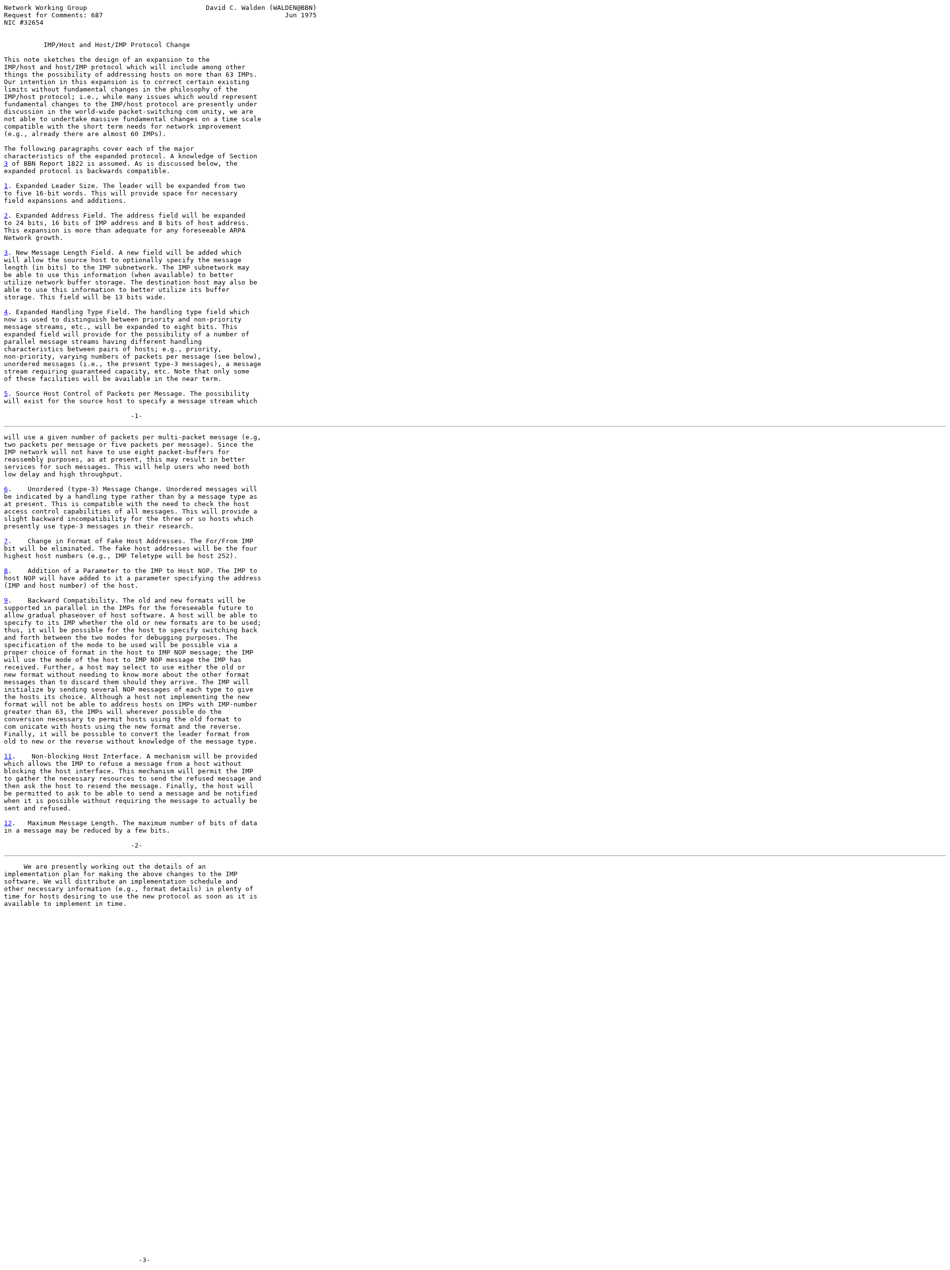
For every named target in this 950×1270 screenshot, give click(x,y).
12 (8, 823)
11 (8, 756)
